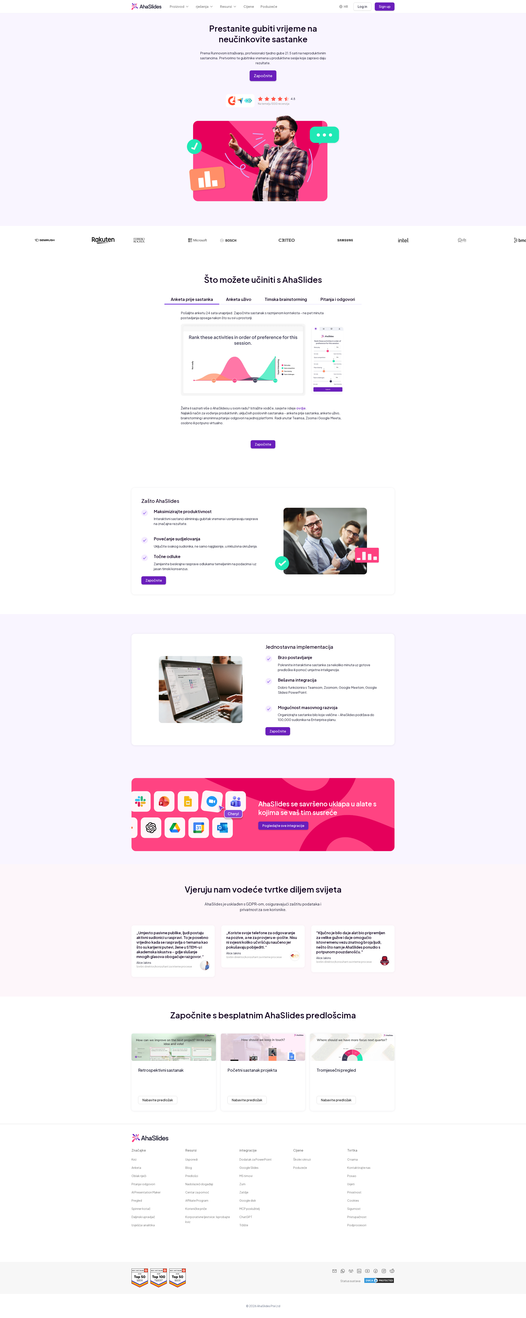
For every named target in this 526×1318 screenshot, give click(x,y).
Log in (362, 6)
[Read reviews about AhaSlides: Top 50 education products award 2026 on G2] (177, 1278)
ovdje (301, 408)
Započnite (263, 75)
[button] (179, 6)
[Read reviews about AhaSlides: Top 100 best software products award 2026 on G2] (158, 1278)
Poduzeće (269, 6)
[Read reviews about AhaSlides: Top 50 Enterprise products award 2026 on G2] (140, 1278)
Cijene (248, 6)
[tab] (191, 299)
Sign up (384, 6)
